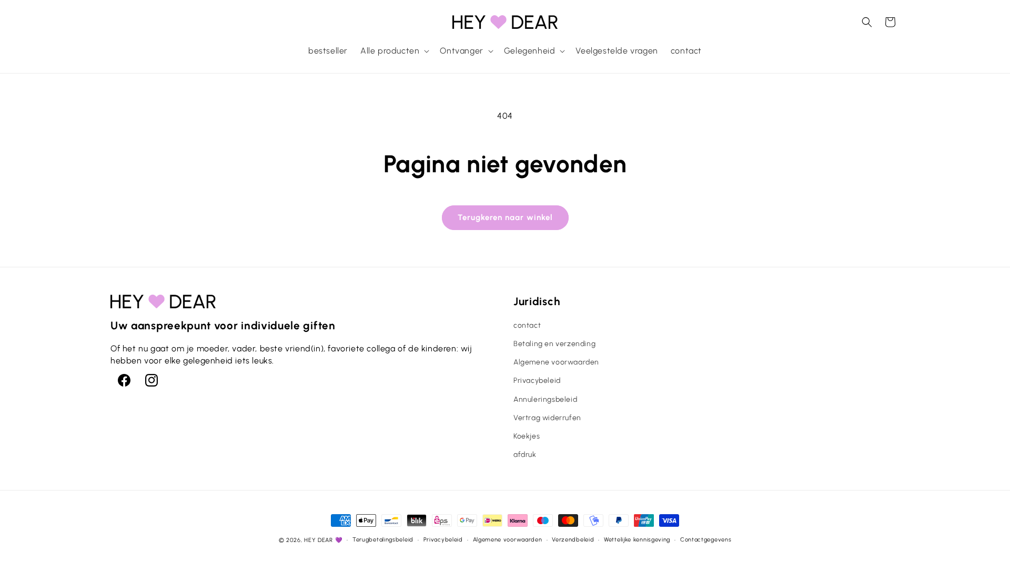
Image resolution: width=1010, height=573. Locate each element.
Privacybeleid (537, 380)
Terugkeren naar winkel (505, 217)
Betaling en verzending (554, 343)
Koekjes (526, 436)
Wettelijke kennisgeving (637, 539)
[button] (393, 51)
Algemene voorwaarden (556, 362)
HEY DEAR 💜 (323, 540)
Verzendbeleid (573, 539)
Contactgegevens (706, 539)
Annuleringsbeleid (545, 399)
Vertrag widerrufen (547, 417)
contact (527, 325)
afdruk (525, 454)
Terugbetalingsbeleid (382, 539)
